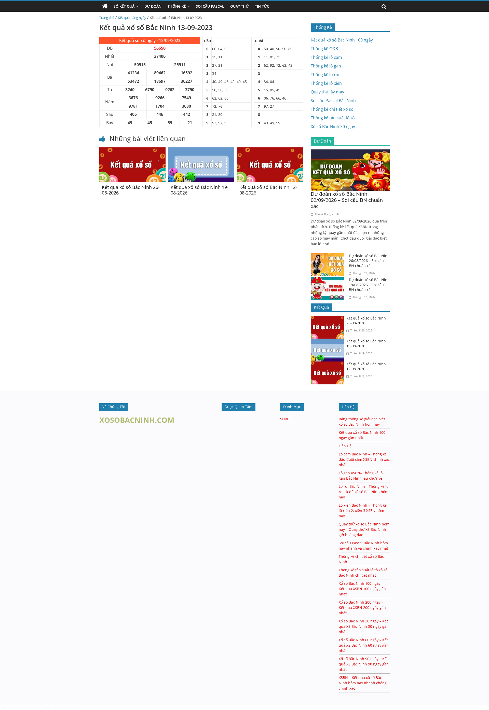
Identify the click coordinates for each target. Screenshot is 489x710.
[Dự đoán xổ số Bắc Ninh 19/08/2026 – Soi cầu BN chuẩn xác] (328, 280)
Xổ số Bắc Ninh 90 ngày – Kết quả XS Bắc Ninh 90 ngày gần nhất (364, 664)
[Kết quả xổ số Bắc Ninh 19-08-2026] (201, 150)
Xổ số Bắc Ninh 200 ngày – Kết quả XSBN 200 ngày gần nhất (362, 607)
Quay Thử (239, 6)
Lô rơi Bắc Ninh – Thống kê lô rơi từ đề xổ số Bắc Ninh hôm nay (363, 491)
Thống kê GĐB (324, 48)
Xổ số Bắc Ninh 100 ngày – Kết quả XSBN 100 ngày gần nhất (362, 588)
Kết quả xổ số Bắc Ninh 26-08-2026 (131, 190)
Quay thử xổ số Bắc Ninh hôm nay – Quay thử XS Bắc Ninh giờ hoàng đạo (364, 529)
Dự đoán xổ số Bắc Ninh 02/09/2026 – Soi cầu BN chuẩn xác (347, 200)
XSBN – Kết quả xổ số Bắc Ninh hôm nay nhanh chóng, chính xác (363, 683)
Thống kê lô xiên (326, 83)
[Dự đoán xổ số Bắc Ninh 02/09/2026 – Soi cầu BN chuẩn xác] (350, 152)
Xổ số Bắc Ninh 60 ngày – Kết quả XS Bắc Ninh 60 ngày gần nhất (364, 645)
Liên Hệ (345, 445)
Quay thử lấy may (327, 92)
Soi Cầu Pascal (210, 6)
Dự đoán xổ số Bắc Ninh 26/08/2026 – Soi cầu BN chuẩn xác (369, 260)
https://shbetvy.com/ (49, 707)
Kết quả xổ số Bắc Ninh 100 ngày (342, 40)
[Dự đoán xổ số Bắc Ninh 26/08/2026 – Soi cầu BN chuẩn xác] (328, 256)
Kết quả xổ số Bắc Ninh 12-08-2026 (268, 190)
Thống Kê (177, 6)
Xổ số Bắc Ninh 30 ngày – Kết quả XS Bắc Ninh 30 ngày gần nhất (364, 626)
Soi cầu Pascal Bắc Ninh (333, 100)
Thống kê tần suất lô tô (333, 118)
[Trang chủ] (105, 6)
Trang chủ (106, 17)
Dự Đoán (152, 6)
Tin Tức (262, 6)
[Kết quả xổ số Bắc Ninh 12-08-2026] (270, 150)
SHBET (285, 418)
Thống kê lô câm (326, 57)
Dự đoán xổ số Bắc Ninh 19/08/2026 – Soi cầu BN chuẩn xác (369, 284)
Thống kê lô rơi (325, 74)
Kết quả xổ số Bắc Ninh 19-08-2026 (199, 190)
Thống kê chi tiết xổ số (332, 109)
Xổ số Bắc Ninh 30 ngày (333, 126)
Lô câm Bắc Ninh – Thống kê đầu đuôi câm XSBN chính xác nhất (364, 459)
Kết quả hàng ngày (132, 17)
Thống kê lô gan (326, 66)
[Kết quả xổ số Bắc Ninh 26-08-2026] (132, 150)
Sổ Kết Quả (124, 6)
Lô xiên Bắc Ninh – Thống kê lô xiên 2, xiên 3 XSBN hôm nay (363, 510)
